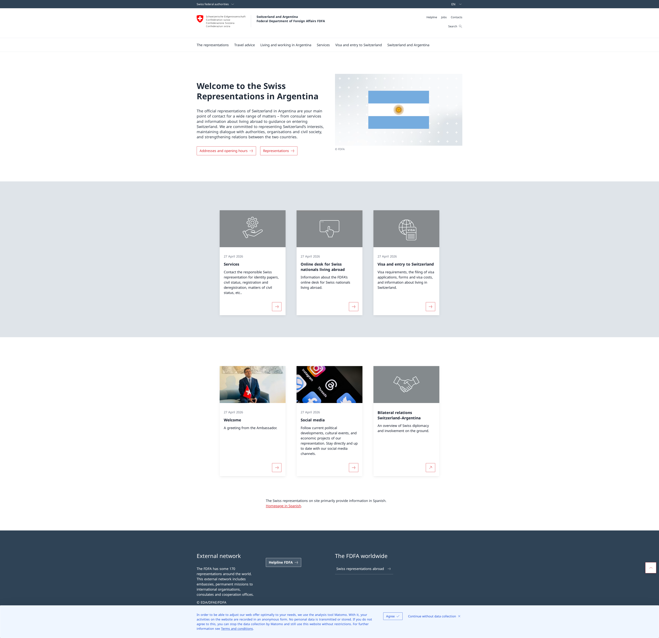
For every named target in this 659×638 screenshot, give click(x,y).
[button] (213, 45)
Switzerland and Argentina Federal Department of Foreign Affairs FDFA (291, 19)
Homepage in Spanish (283, 505)
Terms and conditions (237, 628)
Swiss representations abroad (360, 568)
